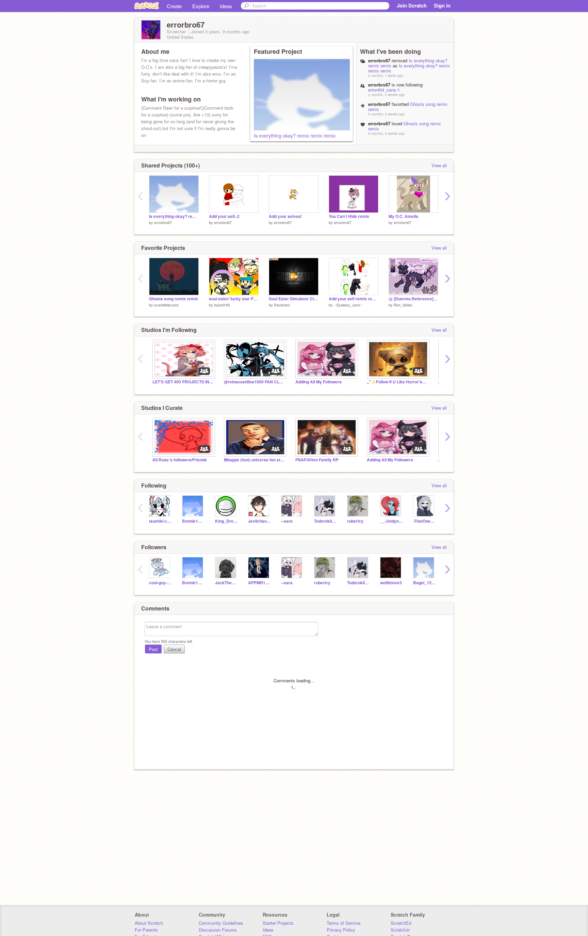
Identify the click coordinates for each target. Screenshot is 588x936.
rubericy (355, 521)
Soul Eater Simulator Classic (293, 299)
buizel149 (222, 304)
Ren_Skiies (403, 304)
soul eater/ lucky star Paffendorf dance (234, 299)
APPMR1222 (259, 583)
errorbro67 (163, 222)
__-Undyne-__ (391, 521)
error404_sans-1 (384, 89)
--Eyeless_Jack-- (348, 304)
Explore (200, 6)
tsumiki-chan (160, 521)
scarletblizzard (166, 304)
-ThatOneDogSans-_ (424, 521)
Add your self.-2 (224, 216)
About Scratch (149, 923)
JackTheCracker (226, 583)
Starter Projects (278, 923)
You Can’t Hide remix (349, 216)
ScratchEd (401, 923)
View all (439, 165)
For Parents (146, 929)
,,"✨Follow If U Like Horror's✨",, (397, 382)
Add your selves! (285, 216)
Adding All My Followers (318, 382)
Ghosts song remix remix (404, 126)
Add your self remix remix (353, 299)
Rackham (282, 304)
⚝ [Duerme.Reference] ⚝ (413, 299)
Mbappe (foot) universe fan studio (254, 460)
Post (153, 649)
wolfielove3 (391, 583)
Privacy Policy (341, 929)
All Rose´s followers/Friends (179, 460)
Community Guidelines (221, 923)
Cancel (174, 649)
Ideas (226, 6)
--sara (287, 521)
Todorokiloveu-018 (325, 521)
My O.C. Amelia (403, 216)
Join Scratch (412, 5)
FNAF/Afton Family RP (317, 460)
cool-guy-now (160, 583)
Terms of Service (343, 923)
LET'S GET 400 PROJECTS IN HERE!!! (183, 382)
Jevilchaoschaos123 (259, 521)
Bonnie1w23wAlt (193, 521)
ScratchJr (400, 929)
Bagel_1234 (424, 583)
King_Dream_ (226, 521)
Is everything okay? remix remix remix (295, 135)
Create (174, 6)
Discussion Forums (218, 929)
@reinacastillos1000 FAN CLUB (254, 382)
